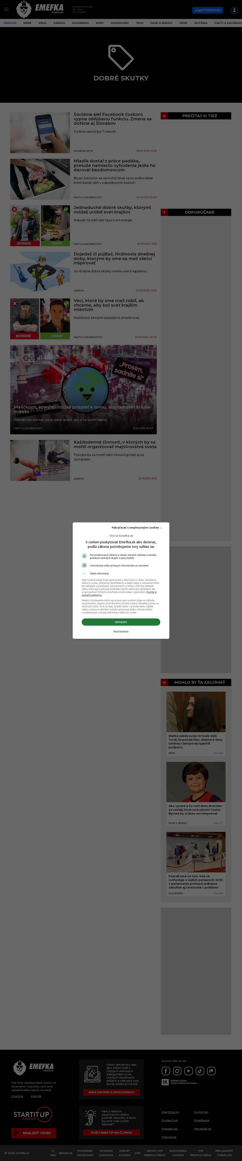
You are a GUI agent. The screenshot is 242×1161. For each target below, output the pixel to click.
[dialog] (121, 580)
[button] (121, 573)
